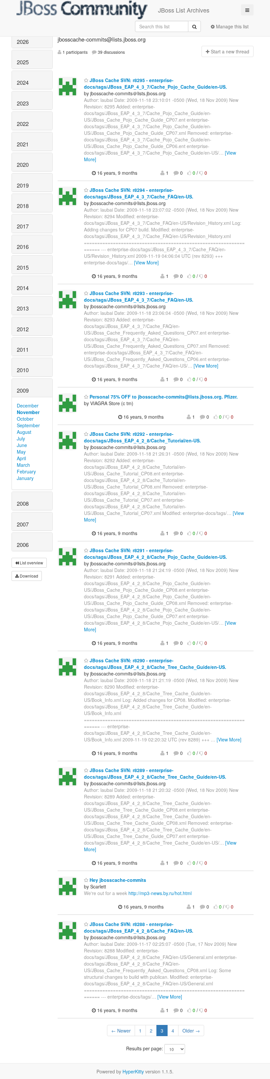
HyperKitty (133, 1071)
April (21, 458)
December (28, 405)
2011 (23, 349)
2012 (23, 329)
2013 (23, 308)
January (25, 478)
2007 (23, 524)
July (21, 438)
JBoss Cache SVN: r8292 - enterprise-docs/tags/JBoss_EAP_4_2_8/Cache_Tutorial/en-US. (142, 437)
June (22, 445)
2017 (23, 226)
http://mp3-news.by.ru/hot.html (160, 893)
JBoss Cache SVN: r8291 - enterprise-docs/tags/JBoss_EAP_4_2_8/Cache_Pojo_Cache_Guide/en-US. (155, 553)
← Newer (121, 1030)
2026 (23, 41)
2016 (23, 247)
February (26, 471)
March (23, 465)
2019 (23, 185)
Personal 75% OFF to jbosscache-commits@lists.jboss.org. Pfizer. (163, 396)
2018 (23, 206)
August (24, 432)
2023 (23, 103)
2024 (23, 82)
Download (28, 576)
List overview (31, 562)
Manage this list (232, 26)
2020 (23, 164)
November (28, 412)
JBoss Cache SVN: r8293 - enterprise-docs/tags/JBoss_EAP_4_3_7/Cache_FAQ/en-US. (138, 296)
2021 (23, 144)
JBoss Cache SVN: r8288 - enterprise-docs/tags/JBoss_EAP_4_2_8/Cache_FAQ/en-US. (138, 927)
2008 (23, 503)
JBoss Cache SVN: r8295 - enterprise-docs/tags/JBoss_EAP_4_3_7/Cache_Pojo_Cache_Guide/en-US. (155, 83)
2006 (23, 545)
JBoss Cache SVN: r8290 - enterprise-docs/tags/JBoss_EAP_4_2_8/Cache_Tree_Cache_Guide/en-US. (155, 663)
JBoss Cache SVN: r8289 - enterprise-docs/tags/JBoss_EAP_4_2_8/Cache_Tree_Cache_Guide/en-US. (155, 773)
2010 (23, 370)
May (21, 451)
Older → (191, 1030)
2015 (23, 267)
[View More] (146, 262)
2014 (23, 288)
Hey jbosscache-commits (117, 880)
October (25, 418)
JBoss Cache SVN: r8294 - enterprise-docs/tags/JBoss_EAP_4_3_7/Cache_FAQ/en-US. (138, 193)
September (28, 425)
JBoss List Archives (183, 10)
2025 (23, 62)
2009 (23, 390)
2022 (23, 124)
